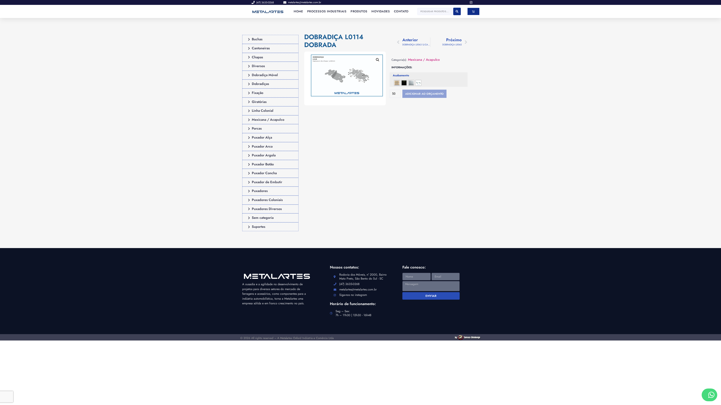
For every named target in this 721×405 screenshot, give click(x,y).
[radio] (397, 83)
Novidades (380, 11)
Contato (401, 11)
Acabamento (401, 75)
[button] (377, 59)
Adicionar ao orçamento (424, 94)
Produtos (359, 11)
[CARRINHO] (473, 11)
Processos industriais (326, 11)
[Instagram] (471, 2)
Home (298, 11)
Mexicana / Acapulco (424, 59)
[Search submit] (457, 11)
